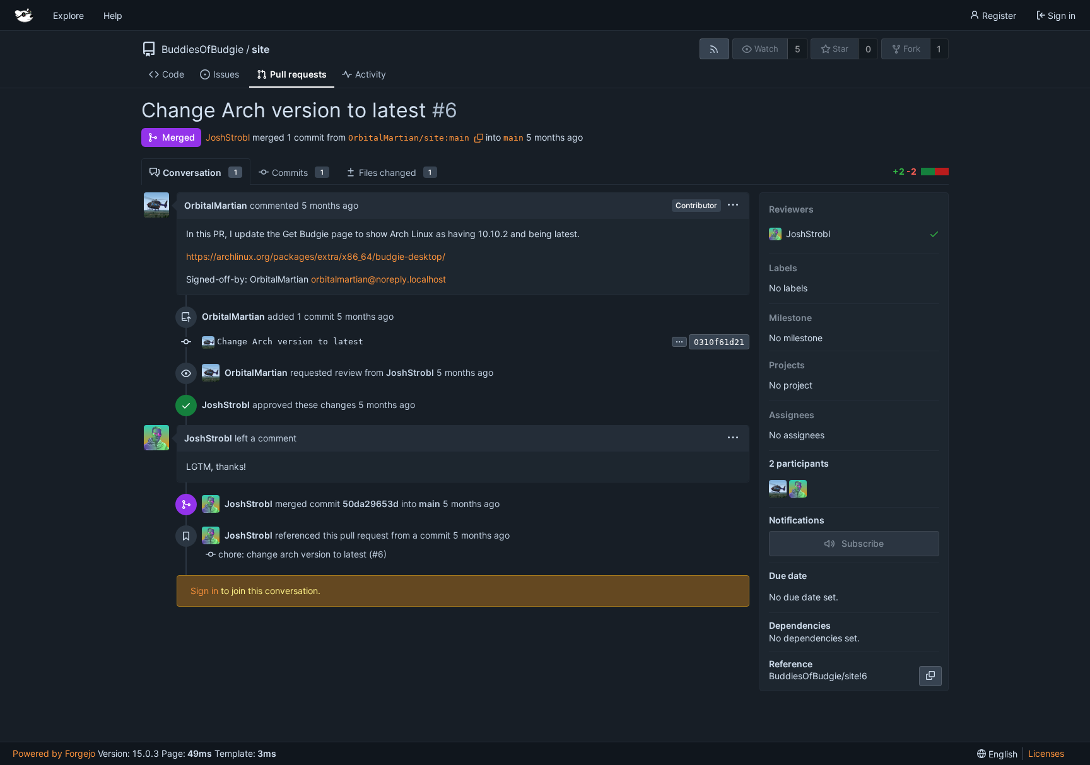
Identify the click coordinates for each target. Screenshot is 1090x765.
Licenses (1046, 753)
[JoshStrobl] (799, 489)
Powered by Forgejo (54, 753)
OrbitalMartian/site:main (408, 138)
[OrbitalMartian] (779, 489)
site (260, 49)
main (513, 138)
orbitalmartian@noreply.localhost (378, 279)
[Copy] (930, 676)
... (679, 340)
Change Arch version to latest (290, 341)
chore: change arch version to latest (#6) (302, 554)
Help (112, 15)
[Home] (24, 15)
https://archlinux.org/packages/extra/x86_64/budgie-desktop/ (315, 256)
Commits (298, 172)
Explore (68, 15)
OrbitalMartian (215, 205)
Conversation (200, 172)
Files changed (395, 172)
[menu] (733, 205)
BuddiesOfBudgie (202, 49)
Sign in (204, 590)
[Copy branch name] (478, 138)
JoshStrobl (228, 137)
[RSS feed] (714, 48)
